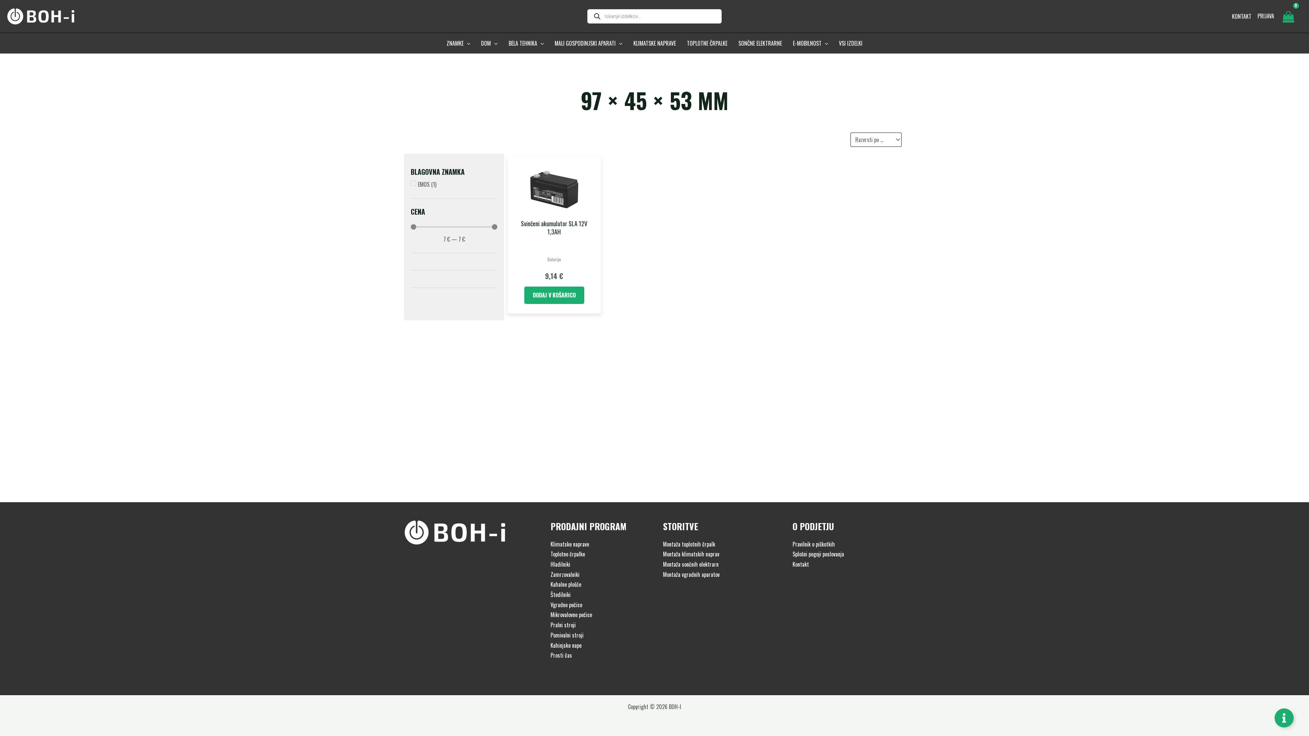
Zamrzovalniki (565, 574)
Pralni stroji (563, 625)
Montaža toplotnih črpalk (689, 544)
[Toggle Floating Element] (1284, 717)
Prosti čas (561, 655)
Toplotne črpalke (568, 554)
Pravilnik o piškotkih (814, 544)
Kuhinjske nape (566, 645)
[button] (467, 43)
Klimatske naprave (570, 544)
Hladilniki (560, 564)
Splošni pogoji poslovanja (818, 554)
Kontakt (801, 564)
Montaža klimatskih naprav (691, 554)
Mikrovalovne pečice (571, 615)
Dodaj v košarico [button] (554, 295)
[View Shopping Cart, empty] (1288, 16)
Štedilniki (561, 595)
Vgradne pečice (566, 605)
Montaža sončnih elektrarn (691, 564)
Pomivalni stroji (567, 635)
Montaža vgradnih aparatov (691, 574)
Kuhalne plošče (566, 584)
